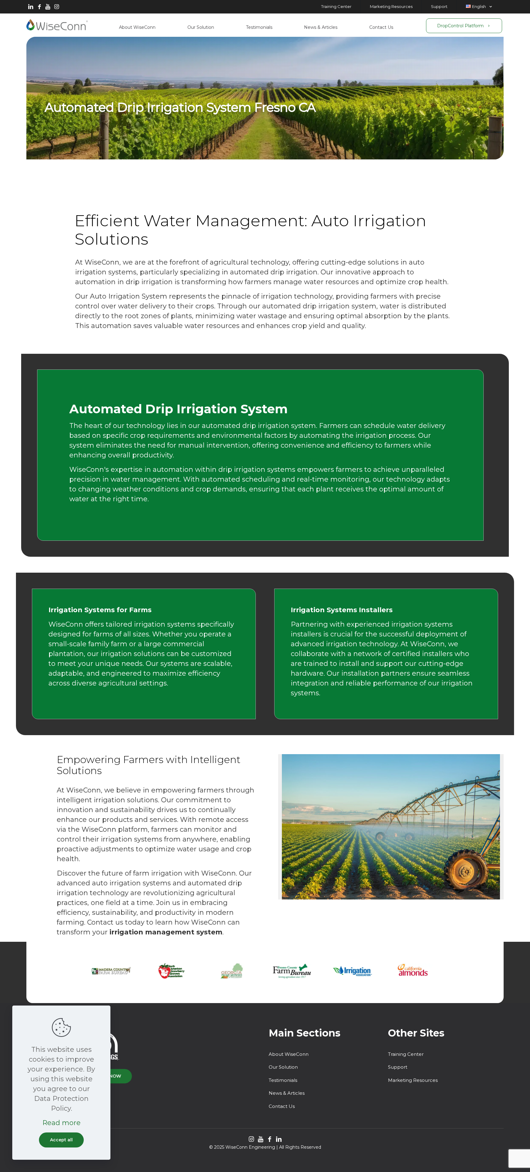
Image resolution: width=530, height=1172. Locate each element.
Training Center (406, 1054)
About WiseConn (289, 1054)
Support (397, 1067)
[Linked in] (30, 7)
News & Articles (287, 1093)
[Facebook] (39, 7)
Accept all (61, 1140)
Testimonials (283, 1080)
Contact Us (282, 1106)
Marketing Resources (413, 1080)
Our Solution (283, 1067)
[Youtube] (48, 7)
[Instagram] (56, 7)
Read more (61, 1123)
